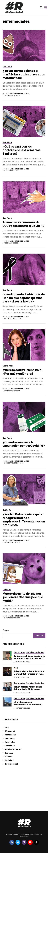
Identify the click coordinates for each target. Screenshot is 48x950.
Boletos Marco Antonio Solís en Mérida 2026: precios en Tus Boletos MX (29, 674)
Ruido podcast (11, 764)
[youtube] (30, 842)
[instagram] (24, 842)
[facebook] (11, 842)
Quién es (8, 756)
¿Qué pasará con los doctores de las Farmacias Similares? (22, 150)
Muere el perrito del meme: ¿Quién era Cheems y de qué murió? (23, 597)
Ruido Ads (9, 760)
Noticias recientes (13, 749)
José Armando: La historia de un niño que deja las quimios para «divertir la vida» (24, 297)
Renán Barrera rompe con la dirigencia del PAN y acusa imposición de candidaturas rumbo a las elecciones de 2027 (29, 690)
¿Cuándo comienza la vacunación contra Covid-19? (24, 444)
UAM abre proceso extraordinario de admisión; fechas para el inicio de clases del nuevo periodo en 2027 (29, 706)
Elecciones (9, 738)
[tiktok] (36, 842)
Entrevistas (9, 742)
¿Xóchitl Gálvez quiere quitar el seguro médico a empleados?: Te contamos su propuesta (24, 519)
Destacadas (10, 735)
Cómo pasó (9, 731)
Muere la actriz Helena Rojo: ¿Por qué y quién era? (22, 371)
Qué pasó (8, 753)
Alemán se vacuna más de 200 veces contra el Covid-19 (23, 224)
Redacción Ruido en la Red (17, 93)
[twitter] (17, 842)
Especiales (9, 746)
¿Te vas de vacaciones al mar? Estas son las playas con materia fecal (24, 74)
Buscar (6, 630)
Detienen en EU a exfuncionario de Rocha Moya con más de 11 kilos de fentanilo (29, 658)
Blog (6, 727)
